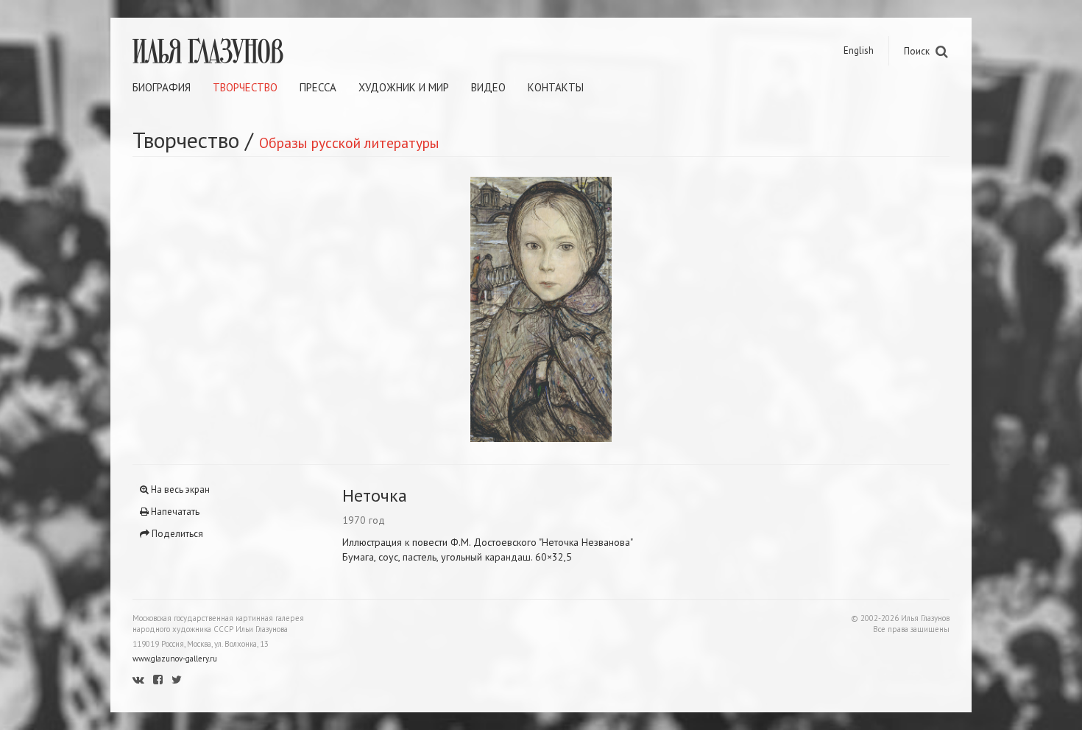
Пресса (318, 87)
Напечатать (174, 511)
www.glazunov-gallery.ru (174, 658)
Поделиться (176, 533)
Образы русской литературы (349, 142)
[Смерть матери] (745, 309)
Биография (161, 87)
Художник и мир (403, 87)
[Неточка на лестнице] (336, 309)
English (859, 50)
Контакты (556, 87)
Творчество (245, 87)
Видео (488, 87)
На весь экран (179, 489)
